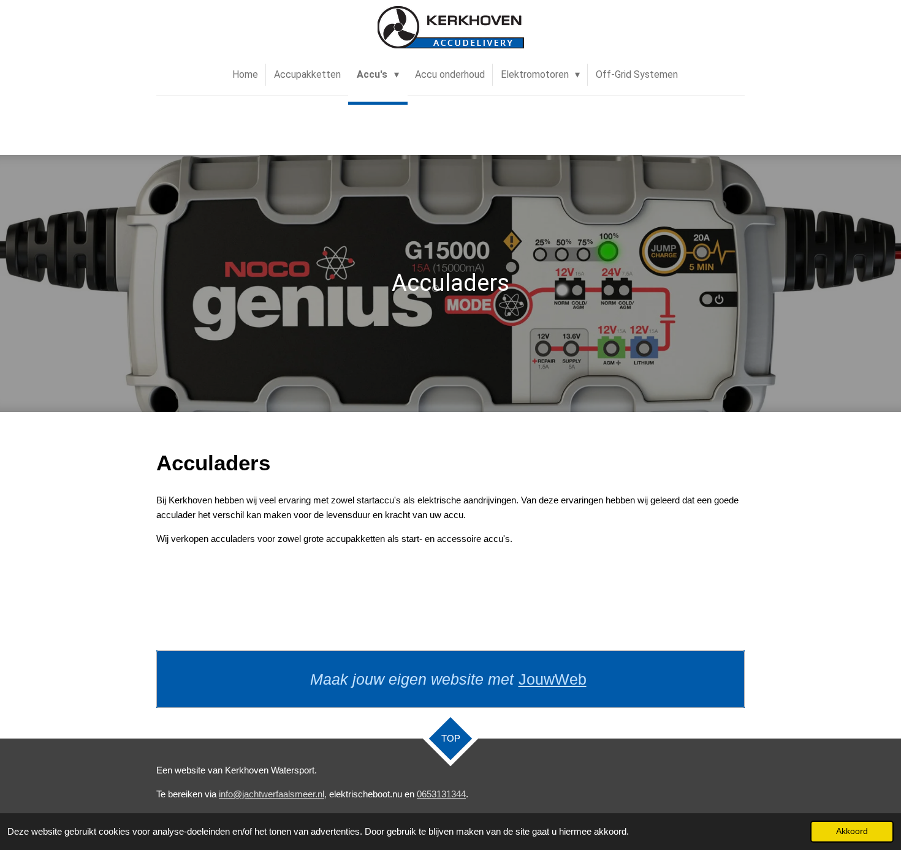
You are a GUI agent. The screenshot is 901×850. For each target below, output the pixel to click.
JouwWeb (553, 679)
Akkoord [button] (852, 831)
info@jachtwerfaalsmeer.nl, (273, 794)
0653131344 (441, 794)
